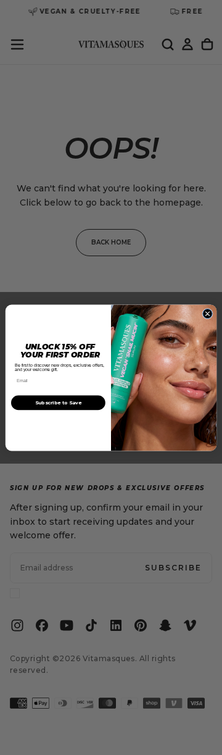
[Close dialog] (207, 313)
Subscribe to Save (58, 402)
